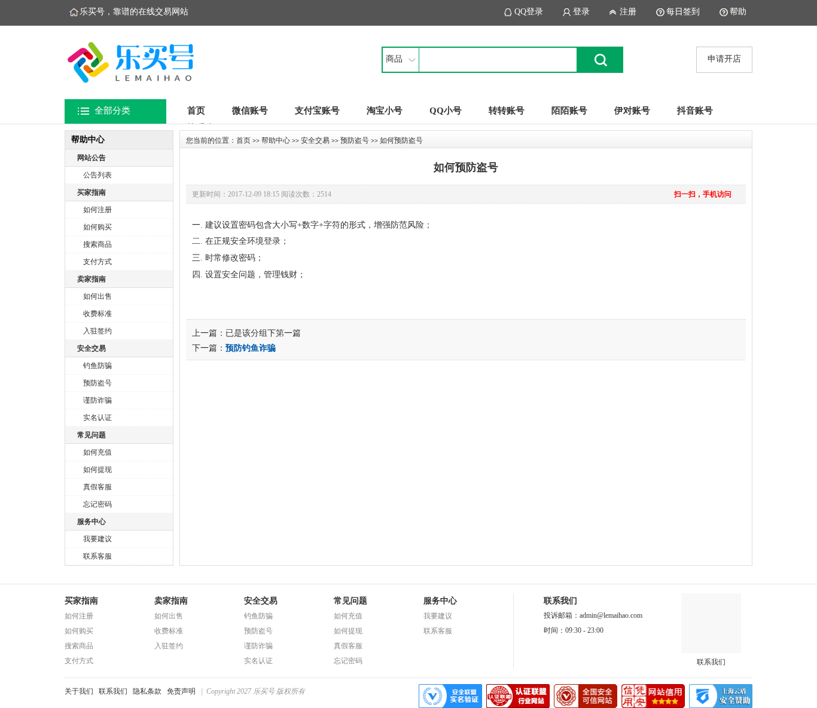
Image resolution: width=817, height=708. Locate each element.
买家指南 (91, 192)
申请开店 (724, 58)
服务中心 (91, 521)
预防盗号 (97, 383)
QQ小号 (445, 110)
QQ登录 (528, 11)
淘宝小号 (385, 110)
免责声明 (181, 691)
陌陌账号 (569, 110)
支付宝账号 (317, 110)
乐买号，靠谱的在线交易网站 (134, 11)
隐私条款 (147, 691)
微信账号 (250, 110)
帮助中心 (275, 140)
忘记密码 (97, 504)
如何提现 (97, 469)
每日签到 (683, 11)
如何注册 (97, 210)
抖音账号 (695, 110)
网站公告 (91, 158)
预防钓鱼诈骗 (250, 348)
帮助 (738, 11)
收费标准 (97, 313)
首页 (196, 110)
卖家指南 (91, 279)
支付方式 (97, 262)
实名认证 (97, 417)
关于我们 (79, 691)
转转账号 (507, 110)
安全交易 (91, 348)
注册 (628, 11)
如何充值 (97, 452)
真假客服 (97, 487)
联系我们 (711, 662)
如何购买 (97, 227)
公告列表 (97, 175)
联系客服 (97, 556)
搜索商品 (97, 244)
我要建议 (97, 539)
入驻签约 (97, 331)
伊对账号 (632, 110)
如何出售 (97, 296)
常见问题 (91, 435)
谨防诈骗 (97, 400)
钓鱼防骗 (97, 365)
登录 (581, 11)
